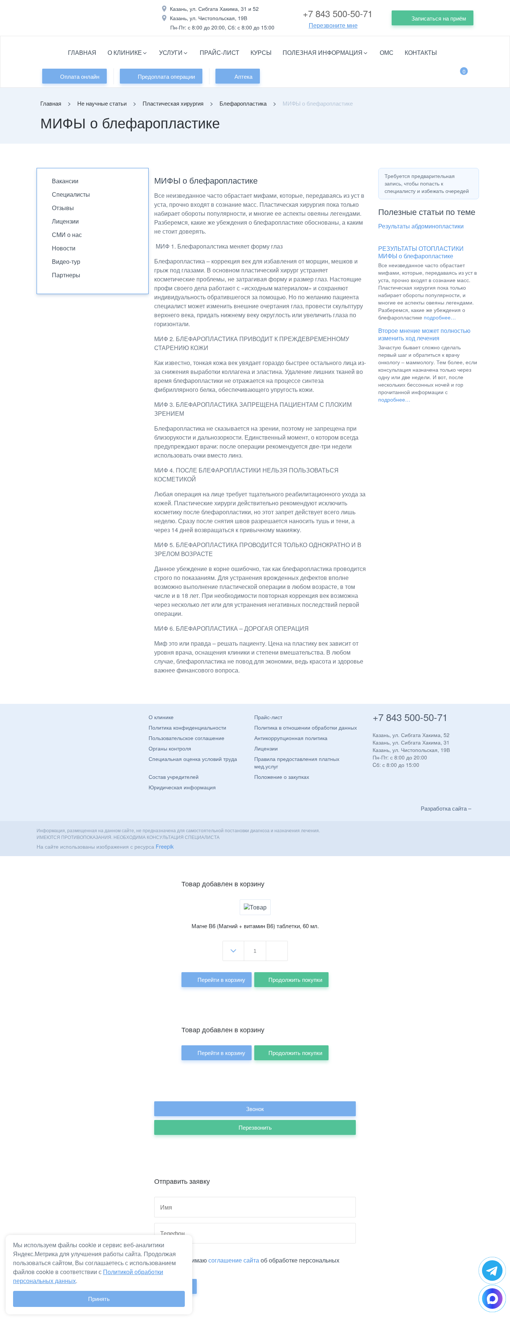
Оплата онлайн (79, 76)
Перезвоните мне (333, 25)
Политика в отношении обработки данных (305, 727)
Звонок (255, 1109)
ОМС (387, 52)
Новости (63, 248)
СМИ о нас (67, 234)
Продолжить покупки (295, 979)
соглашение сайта (233, 1260)
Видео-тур (66, 261)
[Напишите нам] (492, 1270)
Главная (82, 52)
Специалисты (71, 194)
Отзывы (63, 207)
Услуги (171, 52)
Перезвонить (255, 1127)
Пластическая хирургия (173, 103)
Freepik (165, 846)
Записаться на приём (438, 18)
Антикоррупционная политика (290, 738)
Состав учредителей (174, 776)
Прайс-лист (219, 52)
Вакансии (65, 181)
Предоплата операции (166, 76)
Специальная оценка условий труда (193, 758)
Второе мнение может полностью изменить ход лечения (424, 334)
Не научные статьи (102, 103)
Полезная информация (323, 52)
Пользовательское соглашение (186, 738)
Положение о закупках (281, 776)
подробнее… (440, 317)
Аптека (243, 76)
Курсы (261, 52)
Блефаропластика (243, 103)
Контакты (421, 52)
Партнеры (66, 275)
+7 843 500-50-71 (338, 13)
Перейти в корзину (221, 979)
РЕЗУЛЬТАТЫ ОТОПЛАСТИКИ (421, 248)
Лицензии (65, 221)
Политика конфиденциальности (187, 727)
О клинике (125, 52)
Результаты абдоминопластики (421, 226)
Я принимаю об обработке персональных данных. (246, 1264)
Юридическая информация (182, 787)
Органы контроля (170, 748)
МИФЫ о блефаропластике (415, 256)
